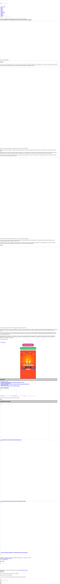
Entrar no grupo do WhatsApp (29, 348)
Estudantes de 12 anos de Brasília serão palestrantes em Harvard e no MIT (12, 382)
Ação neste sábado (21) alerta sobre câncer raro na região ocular (11, 439)
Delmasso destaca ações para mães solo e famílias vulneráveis (10, 385)
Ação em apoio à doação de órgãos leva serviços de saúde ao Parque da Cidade (13, 501)
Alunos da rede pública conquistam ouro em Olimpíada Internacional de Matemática (14, 552)
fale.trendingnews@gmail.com (7, 558)
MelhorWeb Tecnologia (23, 570)
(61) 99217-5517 (5, 559)
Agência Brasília (3, 342)
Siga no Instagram (29, 344)
